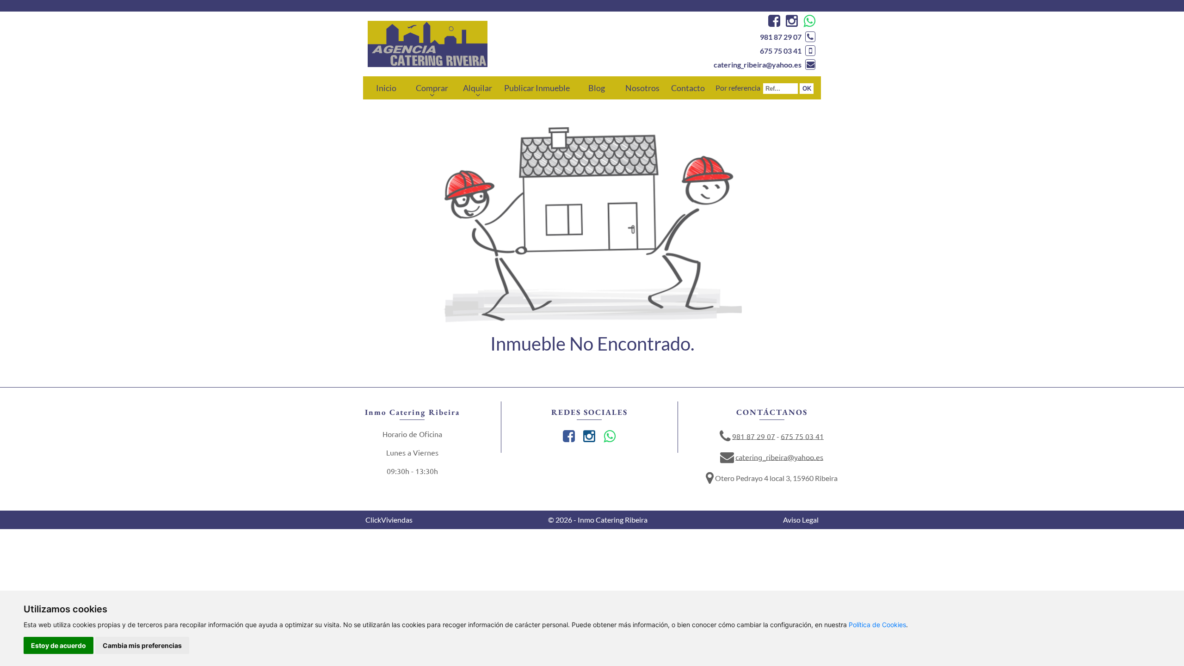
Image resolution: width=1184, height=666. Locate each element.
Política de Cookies (877, 625)
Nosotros (642, 88)
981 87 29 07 (781, 36)
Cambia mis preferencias (142, 645)
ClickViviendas (389, 519)
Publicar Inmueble (537, 88)
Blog (596, 88)
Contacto (688, 88)
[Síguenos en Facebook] (773, 22)
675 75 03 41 (781, 50)
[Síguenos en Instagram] (791, 22)
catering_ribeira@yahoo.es (758, 64)
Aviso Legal (801, 519)
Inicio (386, 88)
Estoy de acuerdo (58, 645)
